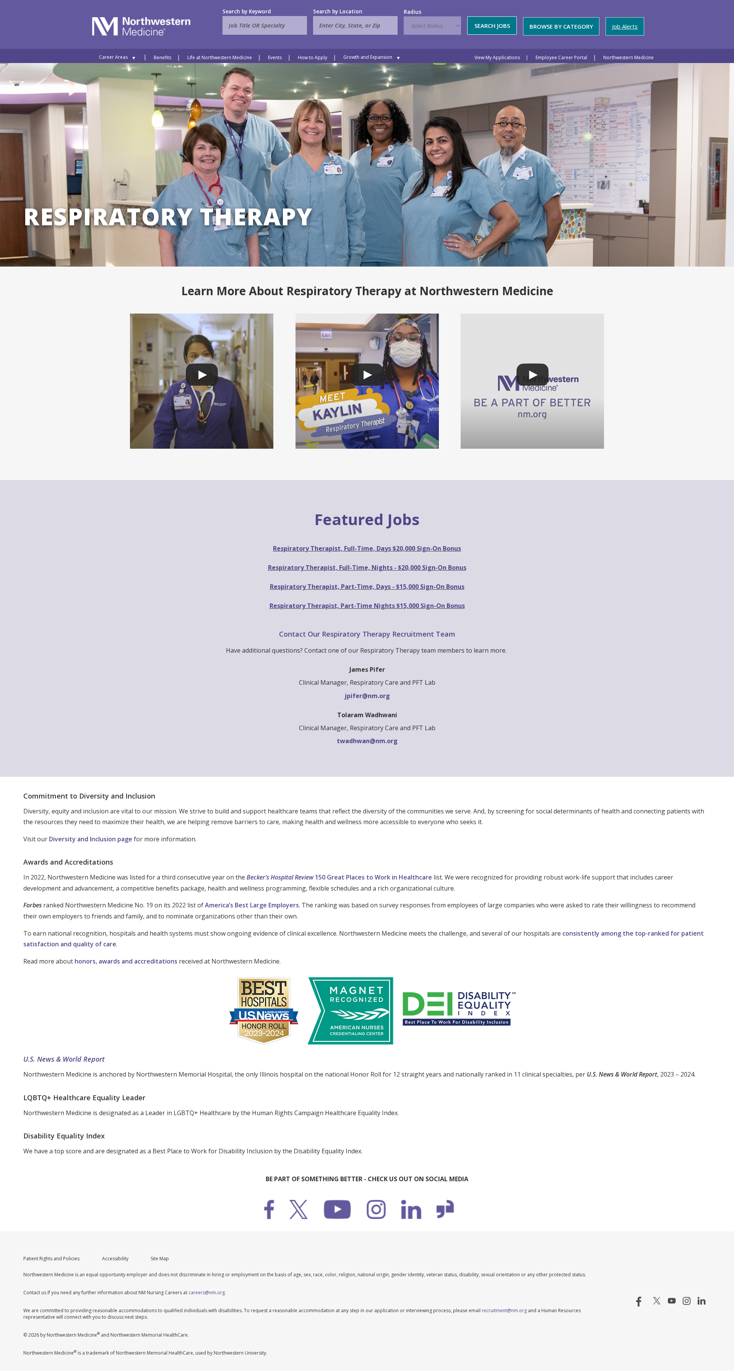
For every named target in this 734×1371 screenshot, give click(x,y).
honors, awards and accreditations (126, 961)
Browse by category (561, 26)
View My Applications (497, 57)
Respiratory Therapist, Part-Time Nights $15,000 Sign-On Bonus (367, 605)
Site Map (160, 1258)
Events (275, 57)
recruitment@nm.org (504, 1310)
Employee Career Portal (561, 57)
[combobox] (355, 25)
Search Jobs (492, 25)
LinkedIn (701, 1300)
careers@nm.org (206, 1292)
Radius (412, 11)
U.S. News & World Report (64, 1059)
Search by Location (337, 11)
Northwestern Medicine (628, 57)
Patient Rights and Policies (51, 1258)
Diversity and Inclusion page (90, 839)
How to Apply (312, 57)
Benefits (162, 57)
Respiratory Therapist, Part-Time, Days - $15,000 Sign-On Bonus (367, 586)
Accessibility (115, 1258)
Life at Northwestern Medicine (219, 57)
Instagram (686, 1300)
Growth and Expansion (367, 57)
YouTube (671, 1300)
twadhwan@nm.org (367, 741)
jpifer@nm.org (367, 696)
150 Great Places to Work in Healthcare (339, 877)
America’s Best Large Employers (252, 905)
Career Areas (113, 57)
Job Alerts (625, 26)
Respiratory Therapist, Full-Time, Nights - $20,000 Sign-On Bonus (367, 567)
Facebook (642, 1300)
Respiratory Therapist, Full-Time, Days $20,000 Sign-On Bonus (367, 548)
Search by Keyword (246, 11)
